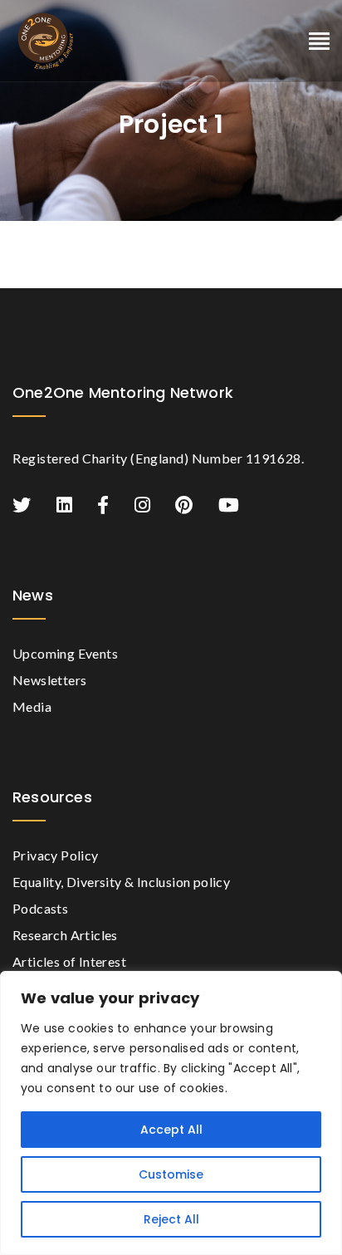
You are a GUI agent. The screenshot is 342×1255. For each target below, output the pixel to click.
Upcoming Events (65, 653)
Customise (171, 1174)
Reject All (171, 1219)
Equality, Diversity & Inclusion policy (121, 882)
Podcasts (40, 908)
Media (31, 706)
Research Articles (65, 935)
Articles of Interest (69, 961)
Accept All (171, 1129)
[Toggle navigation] (319, 42)
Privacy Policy (55, 855)
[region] (171, 1113)
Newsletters (49, 680)
